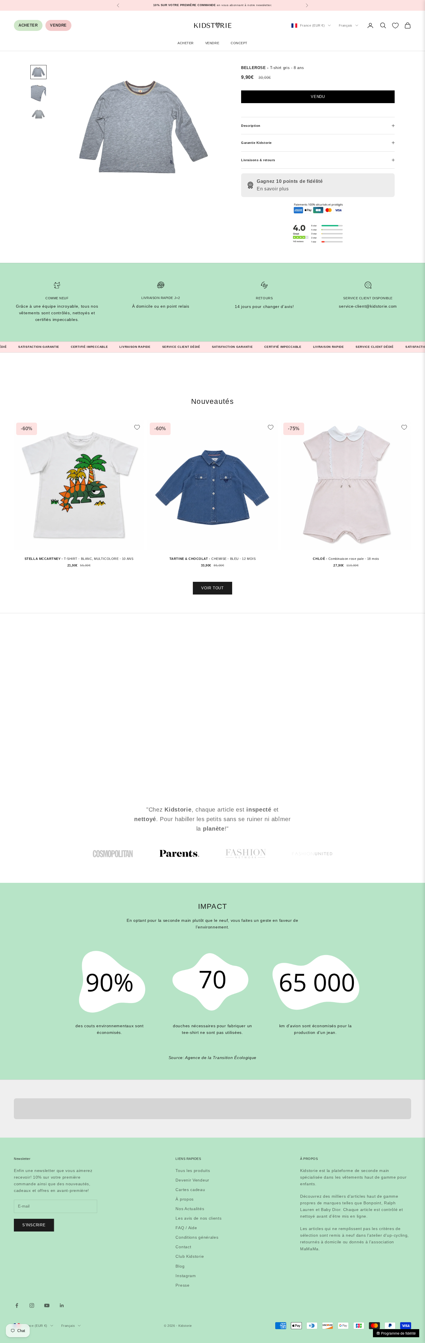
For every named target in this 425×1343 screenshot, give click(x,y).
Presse (182, 1285)
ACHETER (28, 25)
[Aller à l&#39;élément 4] (312, 854)
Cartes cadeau (190, 1189)
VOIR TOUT (212, 588)
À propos (184, 1199)
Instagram (185, 1275)
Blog (179, 1266)
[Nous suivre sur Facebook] (17, 1305)
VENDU (318, 96)
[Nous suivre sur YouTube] (47, 1305)
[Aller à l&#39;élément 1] (38, 72)
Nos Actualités (189, 1208)
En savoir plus (273, 188)
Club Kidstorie (189, 1256)
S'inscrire (34, 1225)
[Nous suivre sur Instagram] (32, 1305)
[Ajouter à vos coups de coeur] (137, 427)
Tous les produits (192, 1170)
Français (345, 25)
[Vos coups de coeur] (395, 26)
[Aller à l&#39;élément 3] (38, 114)
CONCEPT (239, 43)
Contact (183, 1246)
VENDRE (58, 25)
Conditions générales (196, 1237)
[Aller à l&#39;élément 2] (38, 93)
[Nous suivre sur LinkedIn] (62, 1305)
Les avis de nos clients (198, 1218)
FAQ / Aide (186, 1227)
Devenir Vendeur (192, 1180)
